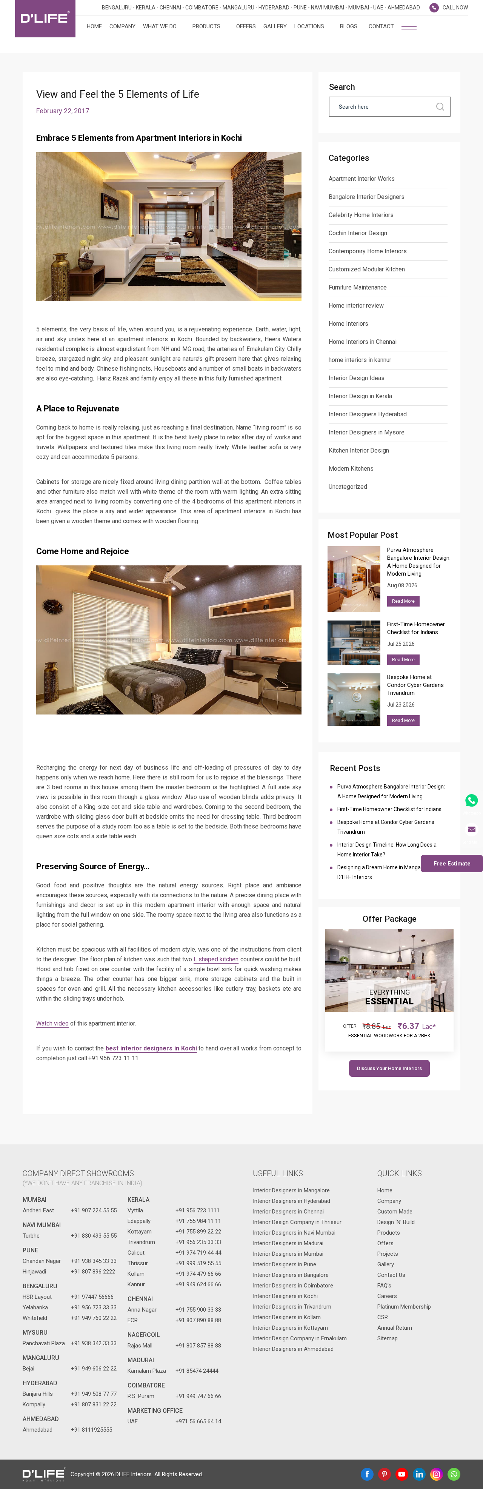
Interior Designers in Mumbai (288, 1253)
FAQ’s (384, 1285)
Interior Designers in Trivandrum (292, 1306)
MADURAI (141, 1360)
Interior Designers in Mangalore (291, 1190)
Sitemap (387, 1338)
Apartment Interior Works (362, 178)
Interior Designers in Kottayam (290, 1327)
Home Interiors (348, 323)
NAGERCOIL (144, 1334)
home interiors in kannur (360, 359)
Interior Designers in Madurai (288, 1243)
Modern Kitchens (351, 468)
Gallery (275, 26)
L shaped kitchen (216, 959)
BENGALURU (40, 1286)
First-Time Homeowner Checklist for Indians (390, 809)
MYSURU (35, 1332)
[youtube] (401, 1474)
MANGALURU (41, 1357)
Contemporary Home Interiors (368, 251)
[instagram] (436, 1474)
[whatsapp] (454, 1474)
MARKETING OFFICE (155, 1410)
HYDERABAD (40, 1383)
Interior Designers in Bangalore (291, 1275)
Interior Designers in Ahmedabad (293, 1349)
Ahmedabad (41, 1419)
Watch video (52, 1023)
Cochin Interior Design (358, 233)
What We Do (160, 26)
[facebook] (367, 1474)
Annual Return (394, 1327)
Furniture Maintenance (358, 287)
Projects (387, 1253)
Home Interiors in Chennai (363, 341)
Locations (309, 26)
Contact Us (391, 1275)
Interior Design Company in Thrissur (297, 1222)
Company (122, 26)
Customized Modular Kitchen (367, 269)
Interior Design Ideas (357, 378)
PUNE (30, 1250)
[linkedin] (419, 1474)
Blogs (348, 26)
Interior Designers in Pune (284, 1264)
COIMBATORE (146, 1385)
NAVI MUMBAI (42, 1225)
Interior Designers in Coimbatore (293, 1285)
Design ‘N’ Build (396, 1222)
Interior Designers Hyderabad (368, 414)
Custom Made (394, 1211)
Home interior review (356, 305)
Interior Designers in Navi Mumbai (294, 1232)
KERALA (138, 1199)
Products (206, 26)
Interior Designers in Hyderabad (291, 1201)
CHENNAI (140, 1299)
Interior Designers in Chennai (288, 1211)
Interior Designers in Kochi (285, 1296)
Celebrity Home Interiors (361, 215)
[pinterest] (384, 1474)
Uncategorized (348, 486)
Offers (246, 26)
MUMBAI (34, 1199)
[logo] (45, 18)
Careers (387, 1296)
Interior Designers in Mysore (367, 432)
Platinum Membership (404, 1306)
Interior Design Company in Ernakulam (300, 1338)
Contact (381, 26)
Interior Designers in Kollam (287, 1317)
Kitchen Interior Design (359, 450)
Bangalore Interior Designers (367, 196)
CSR (382, 1317)
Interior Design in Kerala (360, 396)
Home (94, 26)
